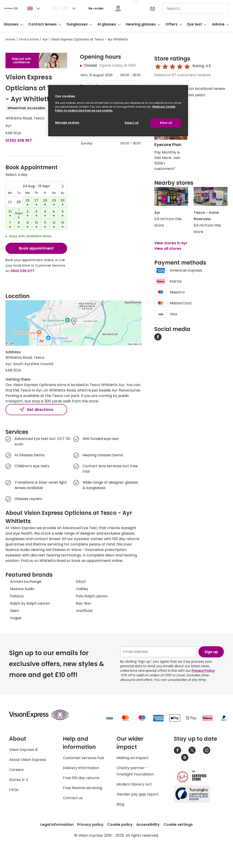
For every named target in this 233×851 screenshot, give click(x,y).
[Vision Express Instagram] (206, 750)
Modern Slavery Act (134, 784)
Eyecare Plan (167, 144)
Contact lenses (42, 24)
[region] (118, 110)
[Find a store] (118, 8)
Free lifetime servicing (82, 787)
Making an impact (132, 757)
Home (10, 39)
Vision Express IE (23, 749)
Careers (16, 769)
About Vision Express (27, 759)
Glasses (11, 24)
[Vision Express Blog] (184, 757)
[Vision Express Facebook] (177, 750)
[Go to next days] (62, 186)
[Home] (11, 8)
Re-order (96, 8)
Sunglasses (77, 24)
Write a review (167, 102)
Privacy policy (90, 824)
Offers (171, 24)
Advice (218, 24)
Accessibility (148, 824)
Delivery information (81, 767)
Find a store (29, 39)
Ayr (45, 39)
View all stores (167, 248)
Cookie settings (178, 824)
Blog (120, 804)
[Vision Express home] (43, 714)
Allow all (166, 123)
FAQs (13, 789)
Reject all (132, 123)
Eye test (194, 24)
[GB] (34, 8)
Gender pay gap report (137, 794)
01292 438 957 (18, 140)
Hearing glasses (141, 24)
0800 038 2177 (22, 271)
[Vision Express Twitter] (192, 750)
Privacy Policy (203, 670)
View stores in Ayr (170, 243)
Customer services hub (83, 757)
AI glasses (106, 24)
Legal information (56, 824)
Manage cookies (67, 122)
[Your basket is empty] (152, 8)
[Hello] (65, 8)
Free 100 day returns (81, 777)
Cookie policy (120, 824)
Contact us (73, 797)
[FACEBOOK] (158, 336)
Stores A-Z (18, 779)
